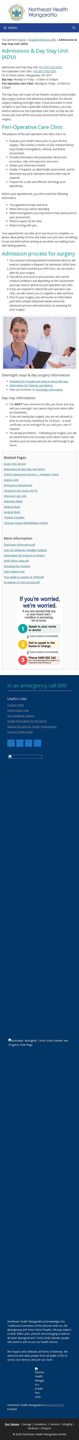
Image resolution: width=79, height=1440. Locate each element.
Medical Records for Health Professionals (32, 726)
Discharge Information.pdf (19, 544)
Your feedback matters (21, 716)
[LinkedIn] (37, 743)
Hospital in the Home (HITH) (20, 490)
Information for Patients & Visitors (24, 555)
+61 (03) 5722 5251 (44, 71)
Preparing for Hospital (17, 566)
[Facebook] (11, 743)
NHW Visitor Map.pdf (16, 560)
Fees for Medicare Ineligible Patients (25, 550)
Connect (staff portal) (20, 732)
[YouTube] (20, 743)
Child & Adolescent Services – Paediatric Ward (31, 474)
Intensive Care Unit (15, 496)
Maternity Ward (13, 501)
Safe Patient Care (14, 571)
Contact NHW (15, 705)
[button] (74, 27)
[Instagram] (28, 743)
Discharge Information (49, 389)
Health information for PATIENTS (27, 721)
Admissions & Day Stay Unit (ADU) (24, 469)
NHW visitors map (18, 710)
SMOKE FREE (56, 1405)
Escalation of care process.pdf (22, 582)
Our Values (12, 1424)
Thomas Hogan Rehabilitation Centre (26, 523)
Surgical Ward (12, 512)
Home (22, 40)
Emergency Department (18, 485)
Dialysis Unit (11, 480)
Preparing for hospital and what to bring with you (39, 381)
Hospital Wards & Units (42, 40)
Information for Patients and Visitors (31, 385)
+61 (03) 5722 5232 (50, 67)
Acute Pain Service (15, 464)
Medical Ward (12, 507)
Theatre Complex (14, 517)
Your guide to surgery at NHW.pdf (24, 577)
